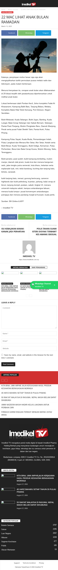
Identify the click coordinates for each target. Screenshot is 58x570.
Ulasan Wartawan (8, 550)
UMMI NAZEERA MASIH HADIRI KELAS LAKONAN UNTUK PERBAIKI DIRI (25, 406)
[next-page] (30, 295)
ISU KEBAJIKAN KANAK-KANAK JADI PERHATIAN (13, 230)
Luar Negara (6, 533)
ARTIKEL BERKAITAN (20, 267)
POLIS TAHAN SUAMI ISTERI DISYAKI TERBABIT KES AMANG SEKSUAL (44, 231)
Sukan (3, 529)
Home (3, 9)
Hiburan (4, 538)
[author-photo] (29, 247)
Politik (3, 546)
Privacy (41, 563)
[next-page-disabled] (6, 380)
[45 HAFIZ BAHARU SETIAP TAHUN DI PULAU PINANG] (29, 278)
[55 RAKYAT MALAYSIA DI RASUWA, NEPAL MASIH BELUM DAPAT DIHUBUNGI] (48, 278)
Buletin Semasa (13, 9)
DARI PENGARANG (38, 267)
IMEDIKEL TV (29, 256)
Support (17, 563)
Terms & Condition (29, 563)
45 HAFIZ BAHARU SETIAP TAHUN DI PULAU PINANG (29, 287)
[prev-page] (27, 295)
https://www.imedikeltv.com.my (29, 259)
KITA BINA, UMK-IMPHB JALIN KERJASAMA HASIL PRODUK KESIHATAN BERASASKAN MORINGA (9, 288)
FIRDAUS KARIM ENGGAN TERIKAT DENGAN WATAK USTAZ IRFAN (26, 413)
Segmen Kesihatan (8, 542)
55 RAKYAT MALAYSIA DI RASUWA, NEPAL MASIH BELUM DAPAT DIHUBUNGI (28, 398)
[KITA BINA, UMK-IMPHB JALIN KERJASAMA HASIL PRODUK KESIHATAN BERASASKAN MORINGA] (10, 278)
